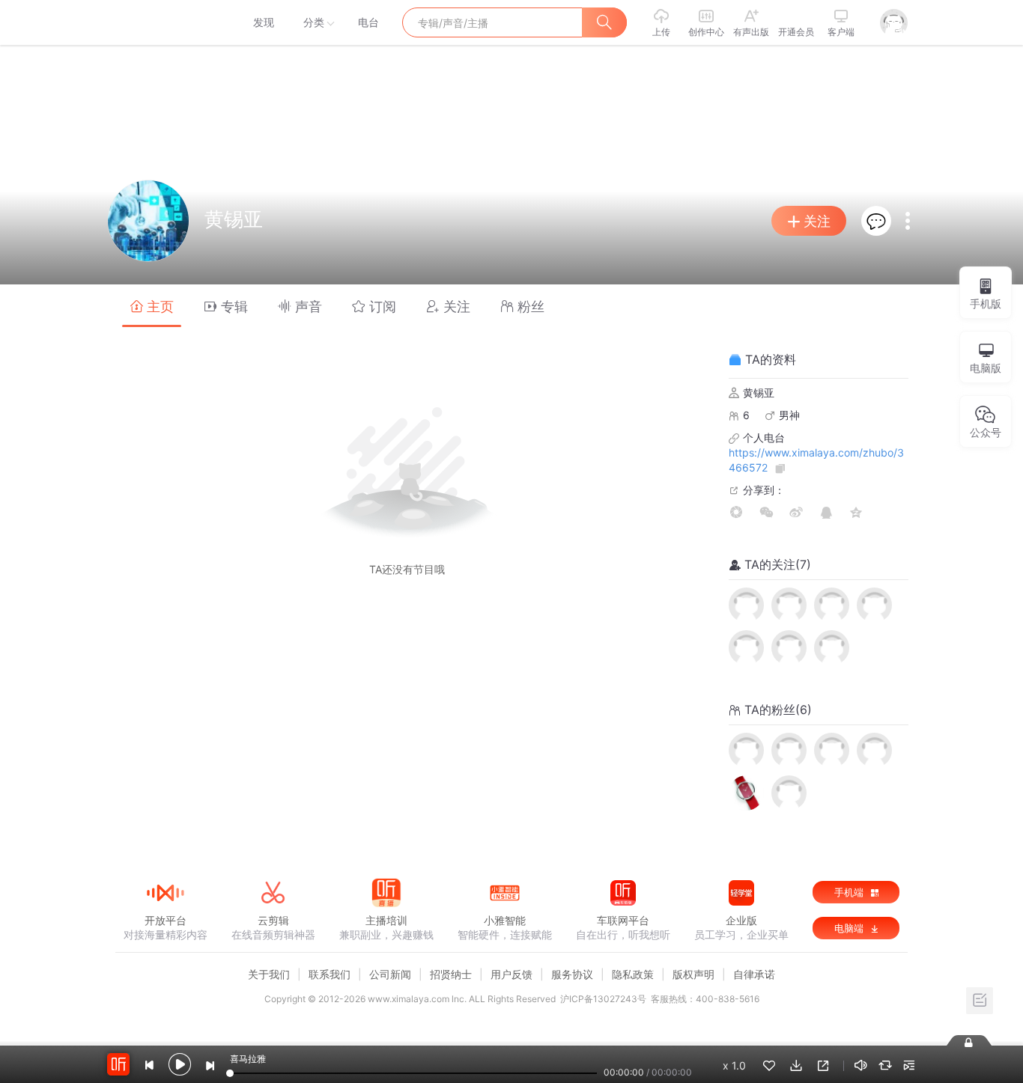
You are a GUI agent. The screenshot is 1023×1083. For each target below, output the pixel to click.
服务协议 (572, 974)
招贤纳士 (451, 974)
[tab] (151, 306)
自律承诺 (754, 974)
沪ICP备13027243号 (603, 998)
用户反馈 (511, 974)
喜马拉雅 (164, 22)
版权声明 (693, 974)
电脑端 (850, 928)
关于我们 (269, 974)
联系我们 (329, 974)
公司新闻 (390, 974)
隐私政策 (633, 974)
